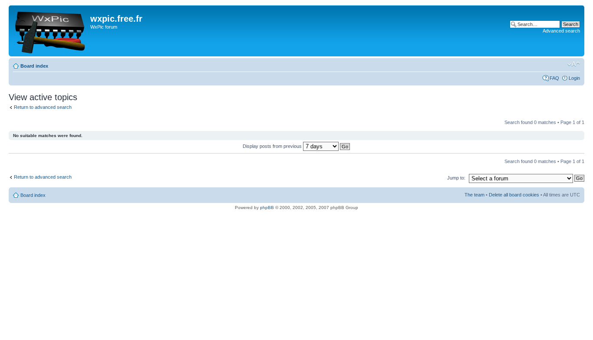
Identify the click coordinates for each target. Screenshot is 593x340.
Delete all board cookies (514, 194)
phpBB (267, 207)
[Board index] (50, 30)
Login (574, 78)
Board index (34, 66)
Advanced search (561, 30)
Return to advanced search (43, 107)
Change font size (573, 64)
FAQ (554, 78)
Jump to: (456, 177)
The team (474, 194)
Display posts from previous (273, 146)
